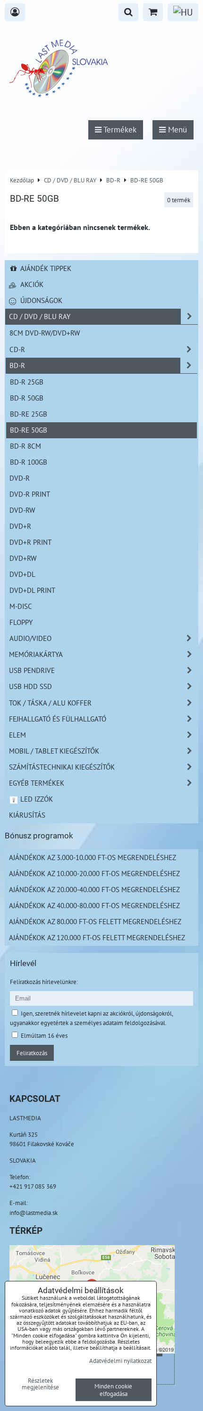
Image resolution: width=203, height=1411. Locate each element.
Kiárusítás (27, 815)
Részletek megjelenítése (40, 1384)
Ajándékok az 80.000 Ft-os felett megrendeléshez (95, 921)
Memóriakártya (36, 654)
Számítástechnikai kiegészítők (62, 766)
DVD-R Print (29, 494)
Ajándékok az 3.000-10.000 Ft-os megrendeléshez (92, 857)
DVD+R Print (30, 542)
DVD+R (20, 526)
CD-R (17, 349)
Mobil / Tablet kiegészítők (54, 750)
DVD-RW (22, 510)
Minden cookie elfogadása (113, 1389)
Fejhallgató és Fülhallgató (57, 718)
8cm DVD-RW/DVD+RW (44, 332)
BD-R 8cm (25, 446)
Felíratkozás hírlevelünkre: (44, 981)
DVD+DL (22, 574)
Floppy (21, 622)
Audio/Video (30, 638)
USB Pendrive (32, 670)
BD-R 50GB (26, 397)
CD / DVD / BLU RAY (39, 316)
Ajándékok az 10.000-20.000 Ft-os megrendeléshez (94, 873)
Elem (17, 734)
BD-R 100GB (28, 462)
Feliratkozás (32, 1053)
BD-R (17, 365)
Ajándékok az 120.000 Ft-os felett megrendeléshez (97, 937)
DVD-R (19, 478)
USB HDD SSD (30, 686)
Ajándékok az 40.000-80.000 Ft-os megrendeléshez (94, 905)
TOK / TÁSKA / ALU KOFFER (50, 702)
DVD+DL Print (32, 590)
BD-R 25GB (26, 381)
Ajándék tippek (44, 268)
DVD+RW (22, 558)
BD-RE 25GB (28, 413)
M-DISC (20, 606)
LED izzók (35, 799)
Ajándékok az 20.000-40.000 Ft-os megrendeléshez (94, 889)
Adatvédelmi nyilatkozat (120, 1360)
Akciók (30, 284)
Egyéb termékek (36, 783)
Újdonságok (40, 300)
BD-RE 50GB (28, 430)
